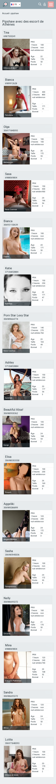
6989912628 (11, 83)
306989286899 (11, 507)
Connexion (45, 3)
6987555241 (10, 36)
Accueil (6, 13)
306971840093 (11, 130)
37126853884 (11, 272)
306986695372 (11, 602)
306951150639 (11, 224)
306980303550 (12, 460)
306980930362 (11, 413)
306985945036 (12, 554)
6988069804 (11, 177)
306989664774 (11, 319)
